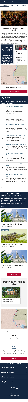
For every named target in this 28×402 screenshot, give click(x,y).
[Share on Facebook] (11, 338)
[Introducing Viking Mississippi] (11, 292)
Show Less (14, 274)
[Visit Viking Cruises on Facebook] (11, 388)
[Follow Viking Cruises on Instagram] (14, 388)
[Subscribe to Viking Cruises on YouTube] (17, 388)
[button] (7, 54)
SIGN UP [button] (14, 358)
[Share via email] (14, 338)
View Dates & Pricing (14, 91)
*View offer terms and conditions (14, 363)
